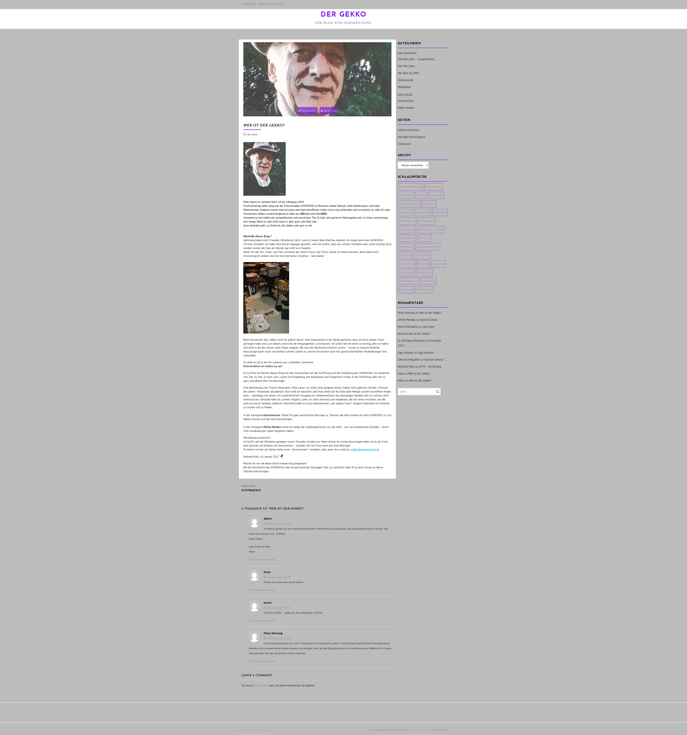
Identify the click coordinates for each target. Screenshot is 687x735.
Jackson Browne (407, 238)
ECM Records (429, 203)
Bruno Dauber (436, 195)
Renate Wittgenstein (409, 281)
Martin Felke (439, 263)
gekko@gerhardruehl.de (365, 449)
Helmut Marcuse (407, 221)
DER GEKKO (343, 14)
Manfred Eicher (406, 263)
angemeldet (261, 685)
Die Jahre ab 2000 (408, 73)
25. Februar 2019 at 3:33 (278, 607)
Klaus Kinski (405, 255)
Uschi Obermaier (424, 289)
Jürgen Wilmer (406, 246)
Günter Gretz (439, 212)
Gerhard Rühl (329, 110)
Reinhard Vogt (406, 366)
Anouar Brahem (433, 186)
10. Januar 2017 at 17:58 (278, 523)
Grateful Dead (423, 212)
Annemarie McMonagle (410, 186)
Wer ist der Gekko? (431, 312)
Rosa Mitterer (428, 281)
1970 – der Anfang (430, 366)
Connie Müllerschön (409, 203)
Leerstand (428, 326)
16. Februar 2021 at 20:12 (279, 638)
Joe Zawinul (425, 238)
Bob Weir (420, 195)
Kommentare (405, 100)
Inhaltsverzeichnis (408, 130)
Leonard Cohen (422, 255)
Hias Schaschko (426, 221)
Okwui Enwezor (406, 272)
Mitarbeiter (404, 87)
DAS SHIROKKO (407, 53)
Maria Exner (423, 263)
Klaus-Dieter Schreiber (427, 246)
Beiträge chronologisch (411, 137)
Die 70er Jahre (406, 66)
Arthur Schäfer (406, 195)
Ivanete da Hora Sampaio (430, 229)
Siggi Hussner (405, 289)
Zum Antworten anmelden (262, 559)
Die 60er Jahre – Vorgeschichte (416, 59)
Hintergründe (405, 80)
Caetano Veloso (433, 359)
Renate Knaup (425, 272)
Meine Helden (406, 107)
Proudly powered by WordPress (388, 729)
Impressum (404, 143)
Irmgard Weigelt (407, 229)
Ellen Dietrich (405, 212)
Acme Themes (439, 729)
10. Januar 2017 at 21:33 (278, 577)
